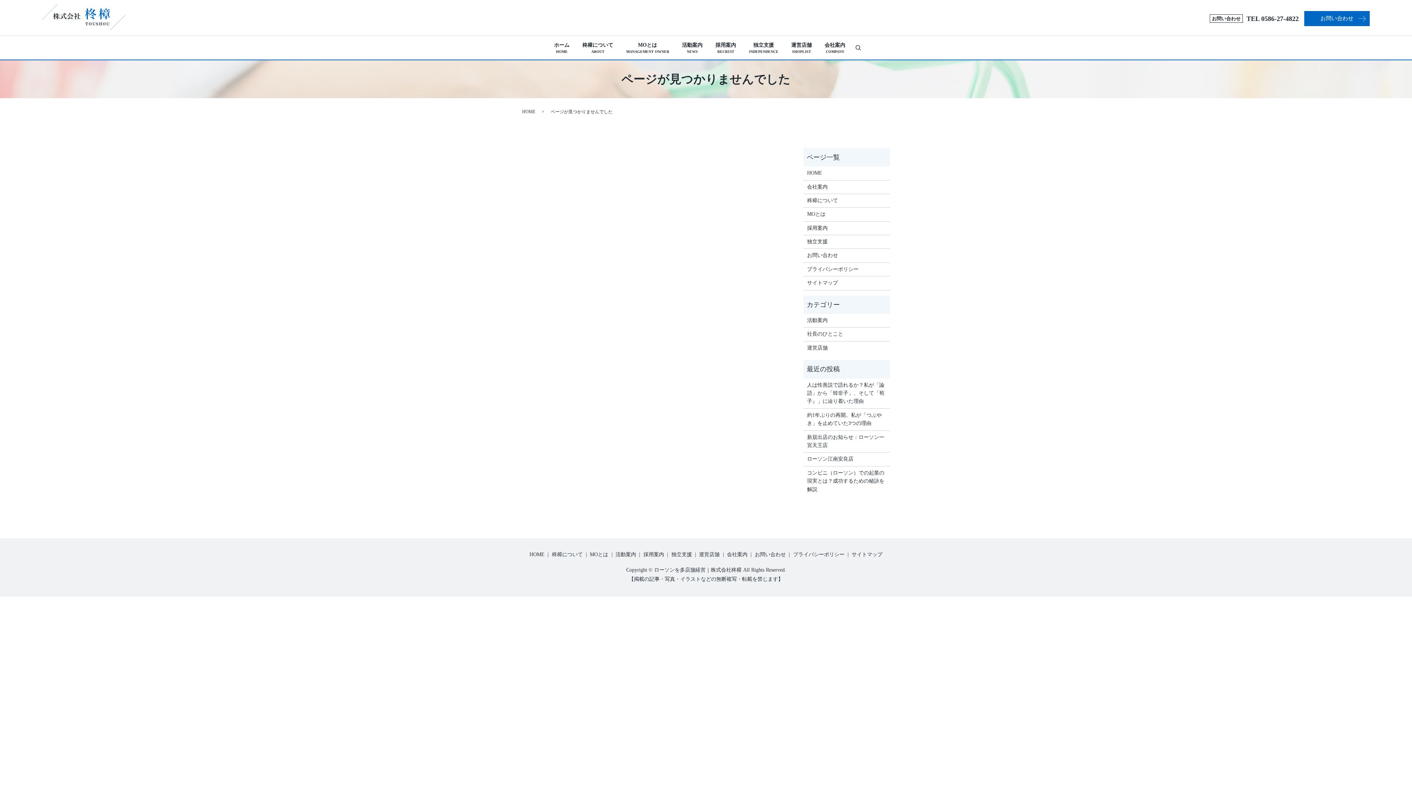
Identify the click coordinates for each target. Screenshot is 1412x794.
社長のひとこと (825, 334)
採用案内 (726, 48)
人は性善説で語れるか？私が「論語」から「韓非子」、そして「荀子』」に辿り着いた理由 (845, 393)
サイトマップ (822, 283)
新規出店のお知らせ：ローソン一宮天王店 (845, 441)
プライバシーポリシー (833, 269)
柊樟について (597, 48)
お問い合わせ (1337, 18)
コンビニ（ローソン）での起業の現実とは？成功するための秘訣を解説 (845, 481)
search (861, 47)
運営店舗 (801, 48)
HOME (528, 111)
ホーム (562, 48)
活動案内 (692, 48)
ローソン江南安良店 (830, 459)
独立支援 (763, 48)
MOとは (647, 48)
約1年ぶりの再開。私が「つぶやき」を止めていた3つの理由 (844, 419)
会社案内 (835, 48)
